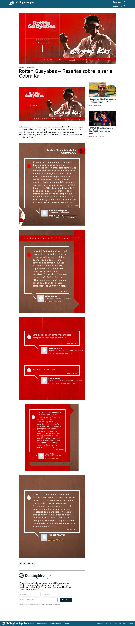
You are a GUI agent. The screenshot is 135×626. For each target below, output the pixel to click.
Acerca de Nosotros (42, 623)
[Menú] (124, 2)
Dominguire (116, 6)
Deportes (91, 136)
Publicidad (66, 623)
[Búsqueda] (124, 6)
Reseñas (117, 2)
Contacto (32, 623)
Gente (90, 105)
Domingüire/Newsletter (55, 623)
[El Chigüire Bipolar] (22, 3)
